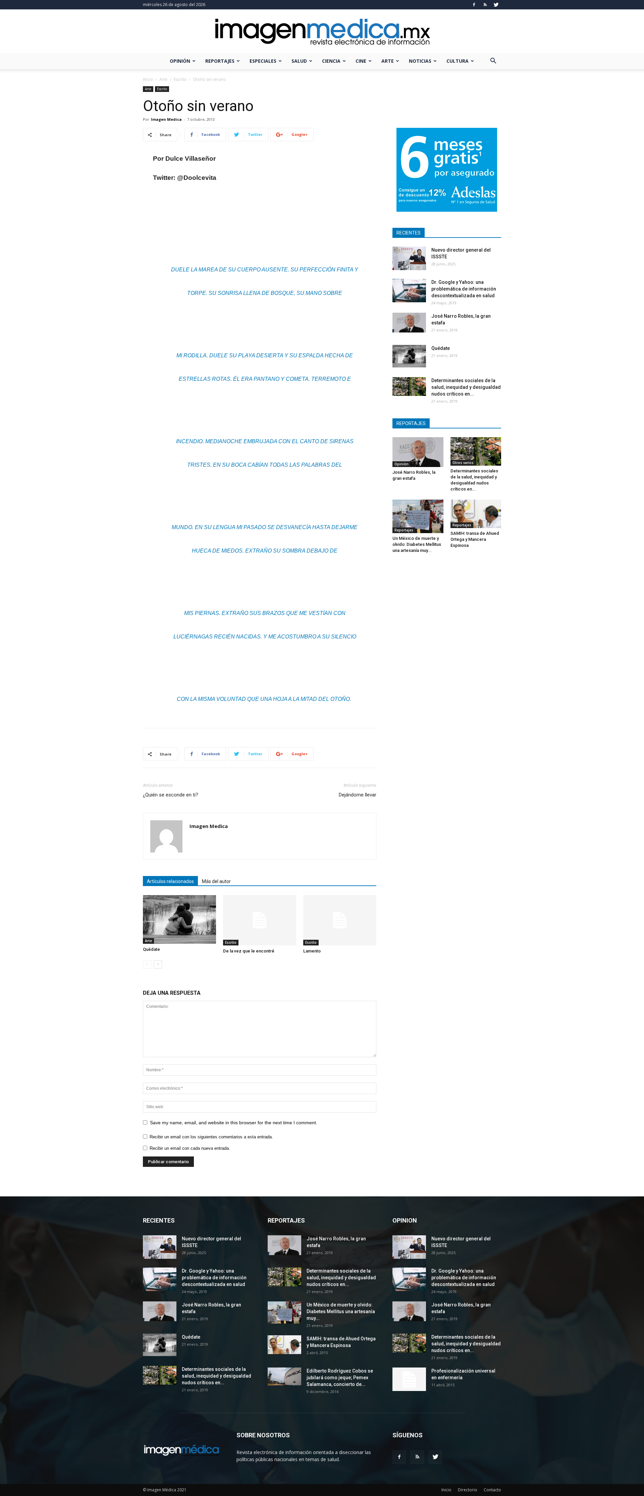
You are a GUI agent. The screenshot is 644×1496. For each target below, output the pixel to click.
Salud (299, 61)
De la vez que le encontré (248, 950)
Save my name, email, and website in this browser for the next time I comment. (233, 1122)
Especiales (263, 61)
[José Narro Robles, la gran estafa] (409, 322)
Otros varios (463, 462)
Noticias (420, 61)
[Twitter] (496, 4)
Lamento (312, 950)
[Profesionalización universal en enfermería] (409, 1379)
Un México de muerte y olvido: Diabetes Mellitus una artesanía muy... (416, 544)
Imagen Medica (166, 119)
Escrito (180, 79)
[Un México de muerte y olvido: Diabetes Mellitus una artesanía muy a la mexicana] (417, 516)
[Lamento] (339, 920)
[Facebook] (474, 4)
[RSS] (485, 4)
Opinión (180, 61)
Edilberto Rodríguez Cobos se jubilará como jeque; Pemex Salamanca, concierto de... (340, 1377)
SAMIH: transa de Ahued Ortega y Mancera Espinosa (474, 539)
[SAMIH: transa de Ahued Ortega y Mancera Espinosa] (475, 514)
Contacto (492, 1490)
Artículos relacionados (170, 881)
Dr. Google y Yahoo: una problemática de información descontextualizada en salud (463, 288)
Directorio (467, 1490)
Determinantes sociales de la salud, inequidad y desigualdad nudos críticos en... (466, 387)
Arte (387, 61)
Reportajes (219, 61)
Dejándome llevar (357, 795)
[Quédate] (179, 919)
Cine (361, 61)
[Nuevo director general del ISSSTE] (409, 258)
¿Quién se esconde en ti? (170, 795)
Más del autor (216, 881)
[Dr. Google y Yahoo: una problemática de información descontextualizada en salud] (409, 290)
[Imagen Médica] (322, 31)
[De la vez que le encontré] (259, 920)
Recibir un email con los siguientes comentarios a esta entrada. (211, 1136)
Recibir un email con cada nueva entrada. (190, 1148)
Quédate (151, 949)
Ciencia (331, 61)
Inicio (148, 79)
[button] (493, 61)
